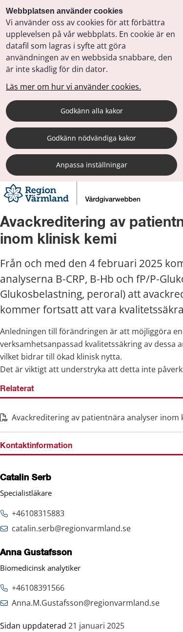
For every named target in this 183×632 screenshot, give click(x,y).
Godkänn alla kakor (92, 110)
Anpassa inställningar (91, 164)
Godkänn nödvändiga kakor (91, 138)
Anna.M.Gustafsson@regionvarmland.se (86, 602)
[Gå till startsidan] (73, 202)
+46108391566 (38, 587)
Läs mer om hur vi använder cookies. (73, 86)
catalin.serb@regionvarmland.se (71, 528)
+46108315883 (38, 513)
